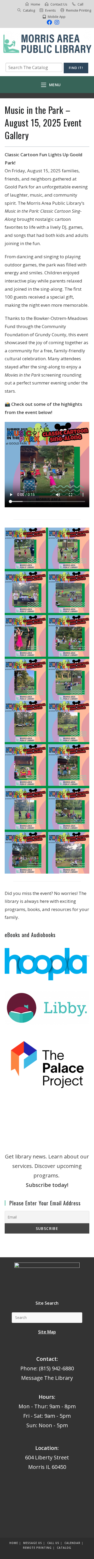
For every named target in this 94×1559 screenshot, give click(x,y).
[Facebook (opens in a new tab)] (49, 22)
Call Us (53, 1543)
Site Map (47, 1332)
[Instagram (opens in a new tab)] (56, 22)
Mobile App (57, 16)
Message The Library (47, 1377)
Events (50, 10)
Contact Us (58, 4)
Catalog (29, 10)
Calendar (72, 1543)
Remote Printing (78, 10)
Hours (46, 1396)
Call (80, 4)
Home (35, 4)
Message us (32, 1543)
